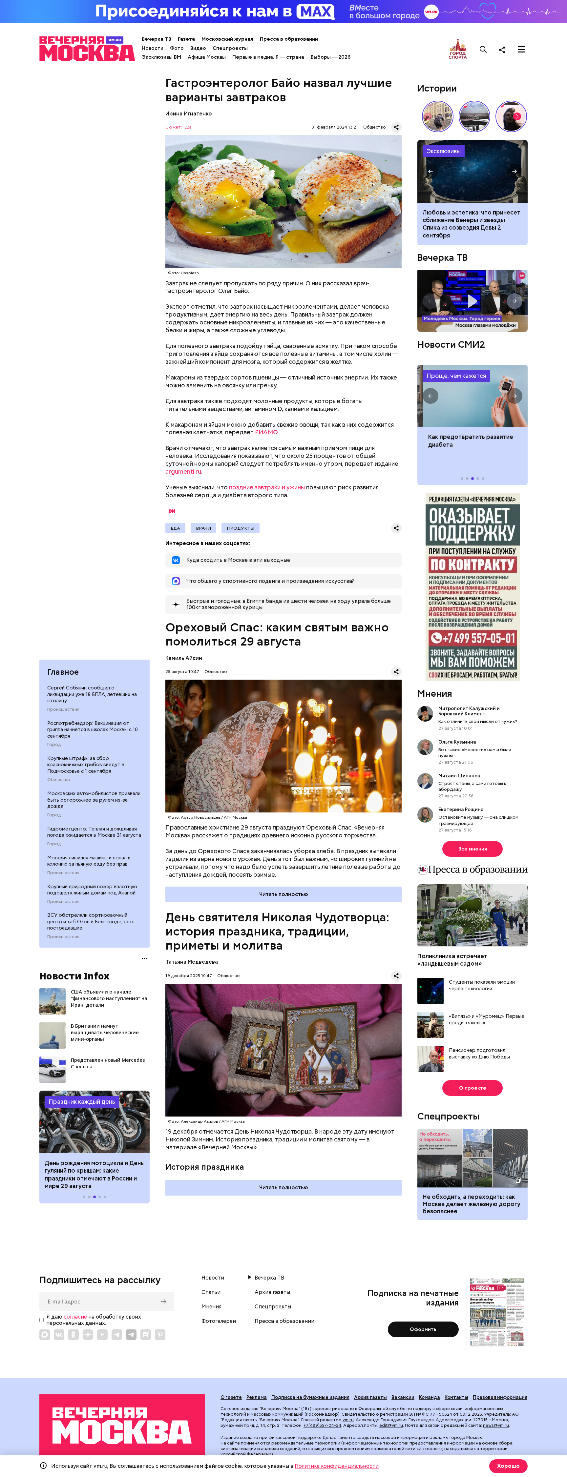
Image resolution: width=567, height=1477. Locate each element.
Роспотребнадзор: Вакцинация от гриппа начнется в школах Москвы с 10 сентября (92, 729)
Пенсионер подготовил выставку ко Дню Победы (479, 1053)
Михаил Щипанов (459, 775)
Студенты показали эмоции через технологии (482, 985)
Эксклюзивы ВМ (161, 57)
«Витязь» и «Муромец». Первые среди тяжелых (486, 1019)
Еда (188, 127)
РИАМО (266, 432)
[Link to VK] (59, 1334)
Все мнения (472, 849)
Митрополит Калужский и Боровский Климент (469, 711)
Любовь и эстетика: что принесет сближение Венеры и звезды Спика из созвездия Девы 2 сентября (471, 224)
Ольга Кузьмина (458, 742)
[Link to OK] (73, 1334)
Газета (186, 39)
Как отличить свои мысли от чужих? (477, 721)
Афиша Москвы (207, 57)
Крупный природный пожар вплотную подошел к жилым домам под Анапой (92, 889)
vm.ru (348, 1420)
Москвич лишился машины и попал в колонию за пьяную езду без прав (89, 860)
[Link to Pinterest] (160, 1334)
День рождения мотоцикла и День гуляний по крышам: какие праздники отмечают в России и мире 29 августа (94, 1174)
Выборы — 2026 (330, 57)
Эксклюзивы (444, 151)
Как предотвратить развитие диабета (472, 396)
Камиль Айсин (183, 658)
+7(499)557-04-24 (322, 1425)
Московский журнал (227, 39)
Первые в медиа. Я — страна (268, 57)
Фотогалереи (218, 1321)
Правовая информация (500, 1397)
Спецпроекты (230, 48)
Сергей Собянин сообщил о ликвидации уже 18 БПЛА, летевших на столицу (92, 694)
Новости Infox (74, 975)
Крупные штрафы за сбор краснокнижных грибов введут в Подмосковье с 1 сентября (85, 764)
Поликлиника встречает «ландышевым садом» (452, 959)
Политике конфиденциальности (337, 1466)
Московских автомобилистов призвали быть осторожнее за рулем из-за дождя (93, 800)
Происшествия (63, 709)
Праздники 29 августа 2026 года (94, 1122)
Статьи (210, 1292)
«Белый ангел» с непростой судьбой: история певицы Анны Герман (511, 116)
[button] (52, 1122)
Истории (437, 88)
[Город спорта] (458, 49)
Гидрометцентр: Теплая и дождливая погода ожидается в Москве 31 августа (94, 831)
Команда (429, 1397)
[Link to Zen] (88, 1334)
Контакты (456, 1397)
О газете (231, 1397)
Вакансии (402, 1397)
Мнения (434, 693)
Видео (198, 48)
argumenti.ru (183, 471)
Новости (152, 48)
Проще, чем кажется (456, 376)
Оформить (423, 1329)
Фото (177, 48)
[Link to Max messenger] (44, 1334)
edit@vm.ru (391, 1425)
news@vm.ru (496, 1425)
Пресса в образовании (289, 39)
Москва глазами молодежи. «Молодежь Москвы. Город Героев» (472, 301)
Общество (58, 779)
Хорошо (508, 1466)
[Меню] (521, 49)
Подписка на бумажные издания (310, 1397)
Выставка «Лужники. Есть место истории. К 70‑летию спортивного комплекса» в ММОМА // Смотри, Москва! (437, 116)
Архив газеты (272, 1292)
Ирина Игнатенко (188, 113)
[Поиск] (483, 49)
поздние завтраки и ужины (267, 487)
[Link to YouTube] (102, 1334)
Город (54, 744)
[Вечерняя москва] (122, 1425)
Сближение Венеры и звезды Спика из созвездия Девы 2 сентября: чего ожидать (472, 171)
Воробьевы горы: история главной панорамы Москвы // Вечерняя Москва (474, 116)
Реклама (256, 1397)
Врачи (203, 528)
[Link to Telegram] (117, 1334)
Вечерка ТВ (156, 39)
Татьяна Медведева (191, 961)
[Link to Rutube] (145, 1334)
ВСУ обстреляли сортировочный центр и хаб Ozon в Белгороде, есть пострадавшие (91, 921)
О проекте (472, 1088)
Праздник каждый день (82, 1101)
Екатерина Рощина (461, 809)
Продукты (240, 528)
